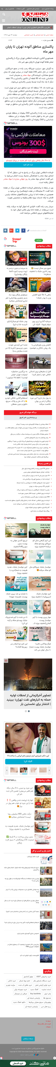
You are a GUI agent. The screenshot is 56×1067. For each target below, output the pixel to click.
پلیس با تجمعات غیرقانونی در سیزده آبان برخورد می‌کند (33, 490)
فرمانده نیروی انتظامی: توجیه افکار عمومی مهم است (33, 493)
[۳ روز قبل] (46, 926)
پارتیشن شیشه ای (33, 998)
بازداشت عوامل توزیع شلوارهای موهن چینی (36, 472)
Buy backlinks (35, 993)
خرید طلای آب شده (25, 985)
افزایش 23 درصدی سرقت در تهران (39, 486)
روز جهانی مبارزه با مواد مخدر (15, 179)
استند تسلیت (46, 989)
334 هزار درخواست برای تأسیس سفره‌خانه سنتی (35, 497)
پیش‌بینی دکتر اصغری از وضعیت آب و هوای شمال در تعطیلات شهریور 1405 (23, 945)
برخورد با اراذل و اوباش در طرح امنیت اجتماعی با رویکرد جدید (31, 504)
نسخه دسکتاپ (28, 1038)
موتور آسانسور (28, 976)
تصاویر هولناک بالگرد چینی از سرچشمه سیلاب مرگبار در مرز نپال (29, 434)
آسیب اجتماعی (28, 35)
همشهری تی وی (9, 9)
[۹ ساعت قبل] (46, 871)
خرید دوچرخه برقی (20, 989)
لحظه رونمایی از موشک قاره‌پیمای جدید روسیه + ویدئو (32, 424)
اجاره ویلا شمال (24, 981)
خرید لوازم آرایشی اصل (43, 985)
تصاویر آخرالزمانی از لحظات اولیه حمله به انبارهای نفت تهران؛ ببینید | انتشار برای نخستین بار (29, 700)
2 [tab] (25, 711)
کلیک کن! (28, 761)
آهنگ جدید (34, 989)
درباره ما (48, 1021)
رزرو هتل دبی (46, 1006)
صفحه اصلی (49, 35)
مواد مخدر (26, 75)
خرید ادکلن (12, 981)
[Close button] (54, 1058)
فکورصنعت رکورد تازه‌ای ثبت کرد (29, 955)
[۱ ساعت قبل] (28, 674)
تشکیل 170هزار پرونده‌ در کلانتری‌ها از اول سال (35, 468)
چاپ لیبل (47, 993)
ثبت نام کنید (28, 164)
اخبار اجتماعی (39, 35)
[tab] (28, 412)
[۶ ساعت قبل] (46, 860)
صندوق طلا (47, 998)
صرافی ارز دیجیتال (20, 993)
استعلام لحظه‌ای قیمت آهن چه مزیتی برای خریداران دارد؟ (21, 922)
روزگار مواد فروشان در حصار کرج (40, 511)
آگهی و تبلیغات (20, 9)
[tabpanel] (28, 683)
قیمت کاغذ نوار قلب (33, 857)
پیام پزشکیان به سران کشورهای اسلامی (36, 438)
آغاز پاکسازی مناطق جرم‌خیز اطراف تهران (37, 507)
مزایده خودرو (10, 985)
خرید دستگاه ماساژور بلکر (42, 981)
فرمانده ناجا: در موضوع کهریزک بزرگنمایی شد (36, 479)
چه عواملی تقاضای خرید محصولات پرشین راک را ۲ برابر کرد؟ (22, 890)
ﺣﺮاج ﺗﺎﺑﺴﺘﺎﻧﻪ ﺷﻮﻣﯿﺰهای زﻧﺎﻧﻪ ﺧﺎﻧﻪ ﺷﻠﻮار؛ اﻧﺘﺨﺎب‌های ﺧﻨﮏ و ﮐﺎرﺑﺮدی (21, 869)
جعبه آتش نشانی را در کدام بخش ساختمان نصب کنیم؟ (22, 911)
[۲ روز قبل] (46, 904)
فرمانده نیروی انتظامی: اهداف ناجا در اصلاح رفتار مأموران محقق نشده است (27, 500)
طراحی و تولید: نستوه (27, 1055)
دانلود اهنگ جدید (19, 1002)
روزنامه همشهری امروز (48, 9)
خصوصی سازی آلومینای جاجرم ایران (28, 933)
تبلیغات (48, 1027)
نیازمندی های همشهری (33, 9)
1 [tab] (28, 711)
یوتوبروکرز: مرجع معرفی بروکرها (40, 1002)
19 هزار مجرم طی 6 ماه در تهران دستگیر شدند (35, 476)
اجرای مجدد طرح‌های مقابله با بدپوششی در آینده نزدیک (33, 483)
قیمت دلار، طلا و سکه (44, 1024)
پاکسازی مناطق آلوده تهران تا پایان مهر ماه (29, 49)
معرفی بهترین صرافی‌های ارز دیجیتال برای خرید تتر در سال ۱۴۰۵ (21, 901)
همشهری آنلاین (35, 17)
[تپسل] (5, 123)
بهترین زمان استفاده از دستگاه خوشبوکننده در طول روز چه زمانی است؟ (22, 880)
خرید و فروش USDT (43, 976)
